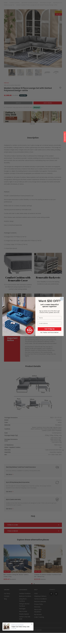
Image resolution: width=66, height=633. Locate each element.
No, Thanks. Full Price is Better (49, 332)
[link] (18, 305)
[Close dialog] (61, 299)
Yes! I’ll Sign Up (49, 329)
